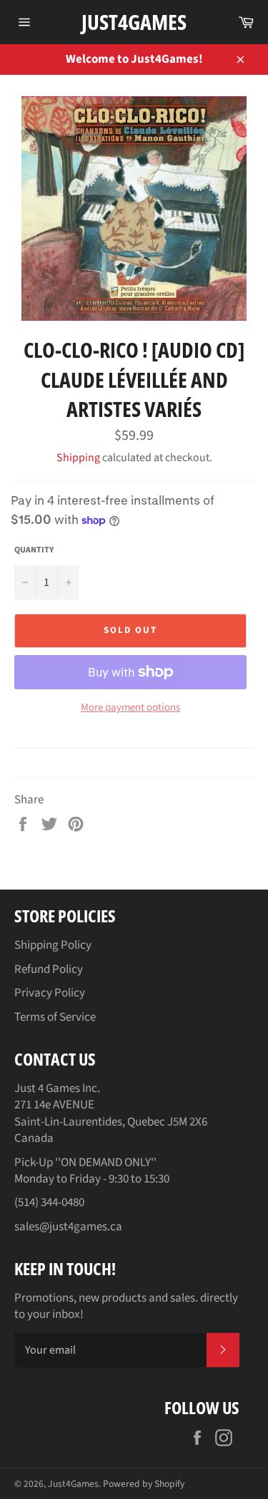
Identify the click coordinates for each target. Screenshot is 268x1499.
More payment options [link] (130, 708)
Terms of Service (55, 1017)
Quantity (34, 550)
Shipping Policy (52, 945)
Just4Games (134, 21)
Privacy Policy (49, 992)
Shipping (78, 457)
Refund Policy (48, 969)
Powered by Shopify (143, 1483)
